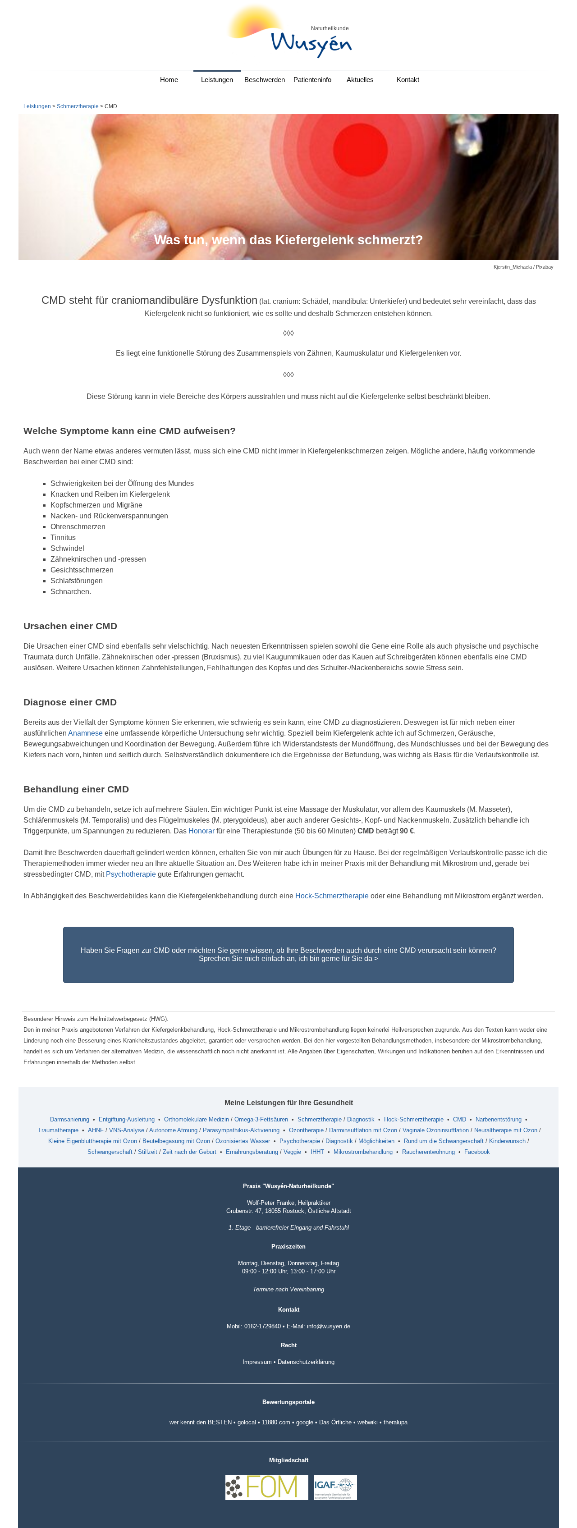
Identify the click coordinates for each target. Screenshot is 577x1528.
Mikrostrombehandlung (363, 1151)
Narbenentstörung (499, 1119)
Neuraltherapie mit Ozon (505, 1130)
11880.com (276, 1422)
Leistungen (217, 79)
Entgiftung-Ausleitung (127, 1119)
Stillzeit (147, 1151)
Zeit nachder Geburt (189, 1151)
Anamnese (85, 733)
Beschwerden (264, 79)
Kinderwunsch (507, 1141)
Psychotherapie (131, 874)
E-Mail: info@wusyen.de (318, 1326)
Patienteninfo (312, 79)
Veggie (292, 1151)
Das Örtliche (335, 1422)
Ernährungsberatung (252, 1151)
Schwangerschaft (110, 1151)
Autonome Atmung (173, 1130)
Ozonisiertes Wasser (242, 1141)
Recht (289, 1345)
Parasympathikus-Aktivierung (241, 1130)
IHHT (317, 1151)
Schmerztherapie (78, 106)
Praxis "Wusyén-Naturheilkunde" (288, 1186)
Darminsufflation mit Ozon (363, 1130)
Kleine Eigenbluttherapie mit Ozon (92, 1141)
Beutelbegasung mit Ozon (176, 1141)
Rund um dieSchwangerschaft (444, 1141)
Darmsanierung (69, 1119)
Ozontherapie (306, 1130)
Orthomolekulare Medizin (196, 1119)
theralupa (396, 1422)
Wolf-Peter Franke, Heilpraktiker (288, 1202)
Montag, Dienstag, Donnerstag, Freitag (288, 1263)
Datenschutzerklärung (306, 1362)
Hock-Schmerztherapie (332, 896)
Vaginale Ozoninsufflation (436, 1130)
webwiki (367, 1422)
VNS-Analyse (126, 1130)
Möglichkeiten (376, 1141)
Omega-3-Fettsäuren (261, 1119)
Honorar (201, 831)
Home (169, 79)
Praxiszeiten (288, 1246)
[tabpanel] (326, 28)
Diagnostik (361, 1119)
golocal (247, 1422)
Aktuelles (360, 79)
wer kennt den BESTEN (200, 1422)
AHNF (96, 1130)
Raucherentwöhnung (428, 1151)
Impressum (257, 1362)
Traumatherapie (58, 1130)
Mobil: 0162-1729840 (254, 1326)
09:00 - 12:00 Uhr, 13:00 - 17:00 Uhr (288, 1271)
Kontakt (408, 79)
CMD (459, 1119)
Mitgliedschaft (288, 1460)
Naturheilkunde (330, 28)
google (304, 1422)
